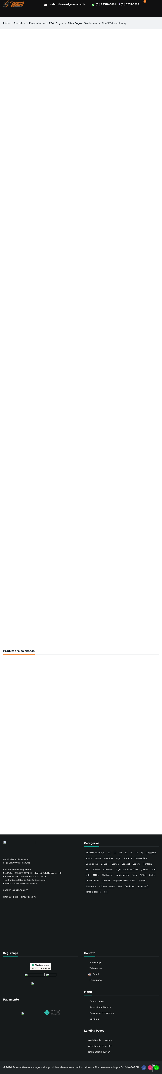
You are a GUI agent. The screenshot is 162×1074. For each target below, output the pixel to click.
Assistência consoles (100, 1040)
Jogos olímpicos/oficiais (127, 869)
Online (152, 875)
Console (105, 864)
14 (131, 853)
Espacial (126, 864)
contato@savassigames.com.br (67, 4)
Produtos (19, 23)
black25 (128, 858)
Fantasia (147, 864)
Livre (153, 869)
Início (6, 23)
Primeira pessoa (107, 886)
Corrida (115, 864)
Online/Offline (92, 880)
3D (115, 853)
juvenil (144, 869)
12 (126, 853)
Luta (88, 875)
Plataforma (91, 886)
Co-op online (92, 864)
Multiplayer (107, 875)
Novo (134, 875)
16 (137, 853)
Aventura (108, 858)
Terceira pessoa (93, 892)
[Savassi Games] (13, 4)
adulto (89, 858)
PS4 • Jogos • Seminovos (82, 23)
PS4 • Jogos (56, 23)
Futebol (96, 869)
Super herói (142, 886)
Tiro (105, 892)
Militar (96, 875)
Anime (98, 858)
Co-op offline (141, 858)
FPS (88, 869)
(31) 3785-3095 (130, 4)
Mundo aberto (122, 875)
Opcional (106, 880)
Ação (118, 858)
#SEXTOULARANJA (95, 853)
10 (120, 853)
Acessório (151, 853)
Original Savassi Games (124, 880)
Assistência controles (100, 1046)
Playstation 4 (37, 23)
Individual (107, 869)
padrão (142, 880)
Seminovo (129, 886)
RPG (120, 886)
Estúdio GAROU (130, 1067)
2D (109, 853)
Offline (143, 875)
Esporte (136, 864)
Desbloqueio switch (99, 1052)
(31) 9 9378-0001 (106, 4)
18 (142, 853)
